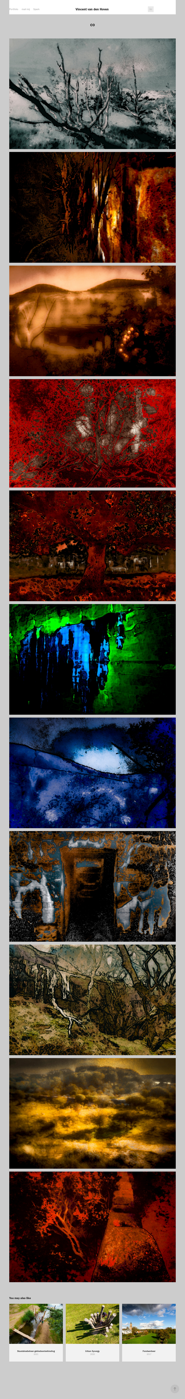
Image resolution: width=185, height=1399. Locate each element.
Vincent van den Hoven (93, 9)
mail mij (26, 9)
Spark (36, 9)
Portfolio (13, 9)
